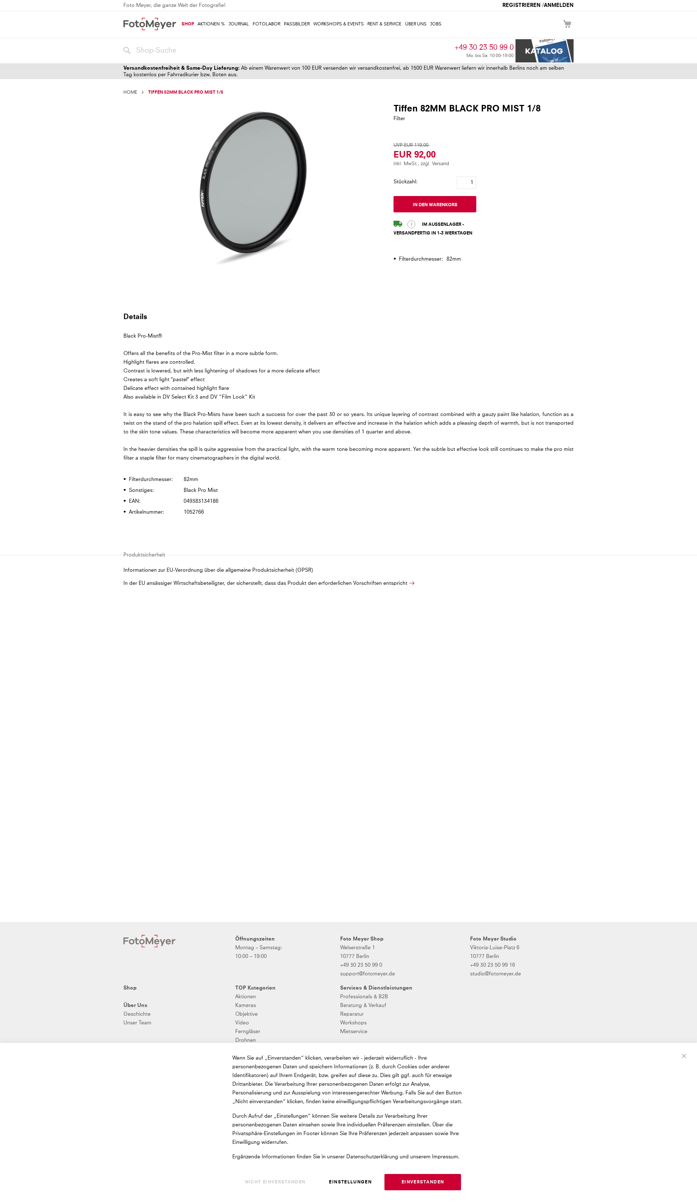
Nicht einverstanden (275, 1182)
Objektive (246, 1014)
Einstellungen (350, 1182)
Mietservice (353, 1031)
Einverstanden (423, 1182)
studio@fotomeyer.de (495, 973)
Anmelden (559, 5)
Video (242, 1022)
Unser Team (137, 1022)
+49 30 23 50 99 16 (492, 965)
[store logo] (149, 24)
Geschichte (137, 1014)
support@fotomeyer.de (367, 973)
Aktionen (245, 996)
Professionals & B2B (364, 996)
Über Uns (135, 1005)
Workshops (353, 1022)
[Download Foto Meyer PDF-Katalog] (544, 51)
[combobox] (287, 50)
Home (130, 92)
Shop (129, 988)
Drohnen (245, 1040)
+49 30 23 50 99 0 (484, 47)
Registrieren (521, 5)
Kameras (245, 1005)
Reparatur (352, 1014)
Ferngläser (247, 1031)
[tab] (347, 317)
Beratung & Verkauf (363, 1005)
